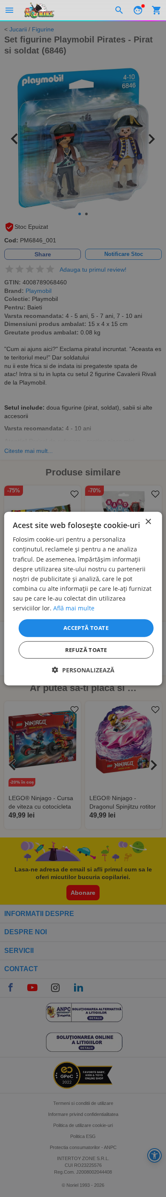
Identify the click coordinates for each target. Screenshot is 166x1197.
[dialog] (83, 599)
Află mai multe (73, 608)
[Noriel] (39, 10)
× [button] (148, 522)
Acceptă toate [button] (86, 628)
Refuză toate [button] (86, 649)
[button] (83, 669)
